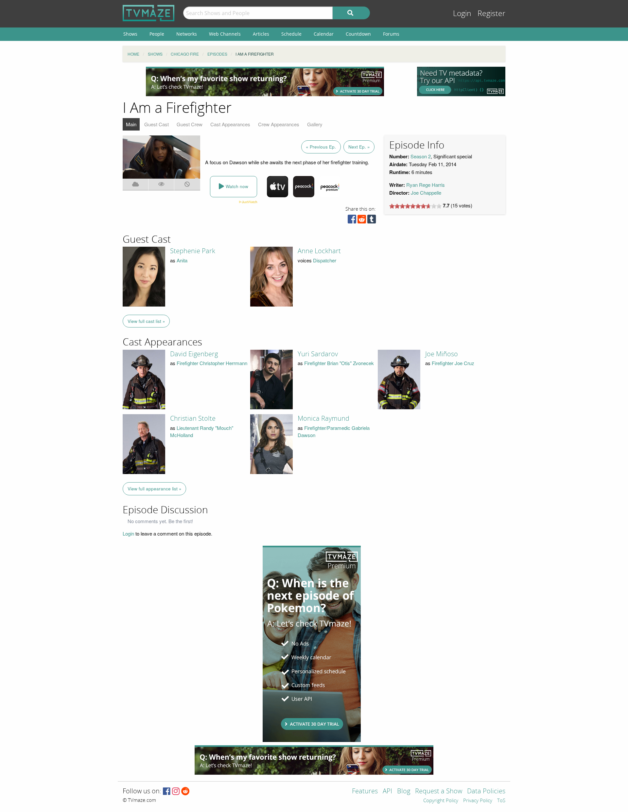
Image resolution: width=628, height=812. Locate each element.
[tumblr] (371, 220)
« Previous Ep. (321, 147)
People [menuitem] (156, 34)
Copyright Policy (440, 800)
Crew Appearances (278, 124)
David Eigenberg (194, 354)
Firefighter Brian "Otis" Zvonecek (339, 363)
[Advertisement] (265, 81)
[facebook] (352, 220)
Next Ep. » (359, 147)
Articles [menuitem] (261, 34)
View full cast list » (146, 321)
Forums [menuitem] (391, 34)
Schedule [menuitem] (291, 34)
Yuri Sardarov (318, 354)
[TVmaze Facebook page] (166, 791)
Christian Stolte (193, 418)
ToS (501, 800)
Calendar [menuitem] (324, 34)
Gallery (315, 124)
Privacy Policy (477, 800)
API (387, 791)
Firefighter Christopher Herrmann (212, 363)
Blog (403, 791)
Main (131, 124)
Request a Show (438, 791)
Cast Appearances (230, 124)
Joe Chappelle (426, 192)
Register (491, 13)
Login (462, 13)
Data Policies (486, 791)
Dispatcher (324, 260)
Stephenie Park (192, 251)
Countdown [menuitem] (358, 34)
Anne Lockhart (319, 251)
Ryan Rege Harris (425, 184)
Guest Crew (189, 124)
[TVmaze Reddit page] (185, 791)
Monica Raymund (323, 418)
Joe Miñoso (441, 354)
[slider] (415, 206)
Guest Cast (156, 124)
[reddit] (362, 220)
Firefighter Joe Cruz (453, 363)
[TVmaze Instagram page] (176, 791)
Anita (182, 260)
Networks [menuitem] (186, 34)
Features (365, 791)
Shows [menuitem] (130, 34)
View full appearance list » (155, 488)
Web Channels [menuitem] (225, 34)
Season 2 (420, 156)
